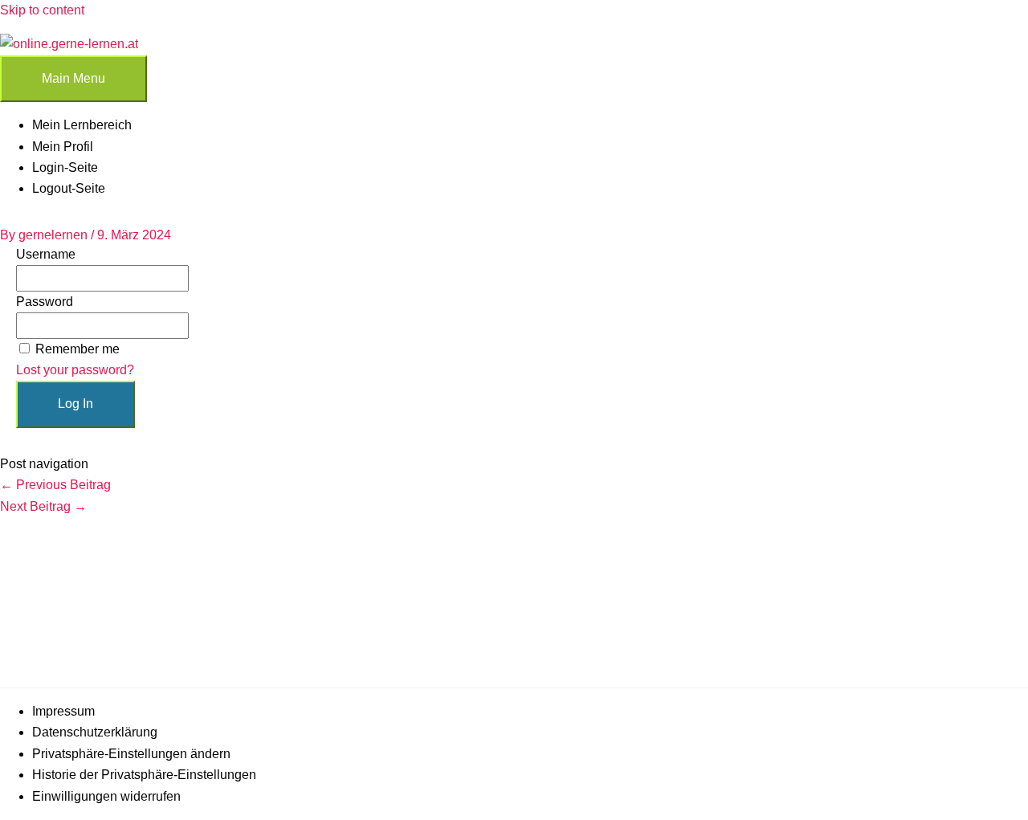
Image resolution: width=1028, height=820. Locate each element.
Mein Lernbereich (82, 125)
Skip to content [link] (42, 10)
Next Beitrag (43, 506)
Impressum (63, 711)
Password (44, 301)
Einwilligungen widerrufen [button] (106, 796)
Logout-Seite (68, 188)
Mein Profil (62, 146)
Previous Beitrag (55, 485)
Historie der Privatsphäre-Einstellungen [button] (144, 774)
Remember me (77, 349)
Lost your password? (75, 370)
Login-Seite (65, 167)
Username (45, 254)
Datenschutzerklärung (94, 732)
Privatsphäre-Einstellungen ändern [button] (131, 754)
